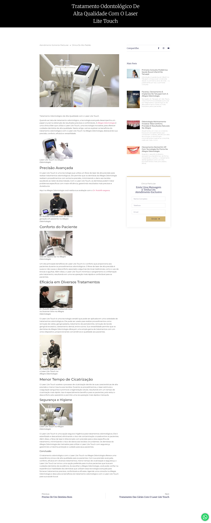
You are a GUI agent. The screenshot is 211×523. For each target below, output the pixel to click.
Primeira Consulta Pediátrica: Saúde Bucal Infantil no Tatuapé (155, 72)
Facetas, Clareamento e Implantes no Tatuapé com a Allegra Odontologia (155, 94)
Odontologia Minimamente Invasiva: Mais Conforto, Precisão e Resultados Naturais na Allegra (156, 125)
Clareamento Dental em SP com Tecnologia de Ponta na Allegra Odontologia (155, 149)
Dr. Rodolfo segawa (101, 190)
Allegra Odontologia (106, 123)
